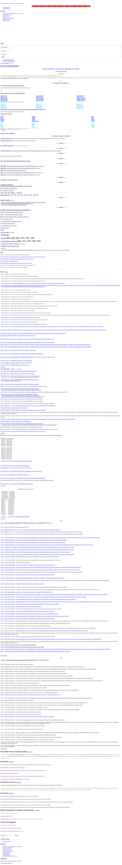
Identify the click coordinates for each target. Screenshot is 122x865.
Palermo (34, 120)
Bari (1, 117)
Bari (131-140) (80, 97)
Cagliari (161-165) (81, 100)
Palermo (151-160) (81, 99)
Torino (92, 117)
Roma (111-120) (39, 100)
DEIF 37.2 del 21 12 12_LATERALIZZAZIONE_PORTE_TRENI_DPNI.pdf (16, 357)
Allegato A (7, 362)
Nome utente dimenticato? (9, 61)
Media (82, 6)
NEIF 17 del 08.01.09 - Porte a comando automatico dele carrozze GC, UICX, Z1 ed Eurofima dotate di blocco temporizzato (28, 405)
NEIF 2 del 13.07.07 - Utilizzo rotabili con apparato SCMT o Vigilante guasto (17, 373)
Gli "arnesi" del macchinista (10, 66)
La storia (51, 6)
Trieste (92, 118)
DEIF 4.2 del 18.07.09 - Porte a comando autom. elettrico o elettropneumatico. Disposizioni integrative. (23, 410)
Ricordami (4, 54)
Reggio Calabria (35, 121)
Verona (92, 121)
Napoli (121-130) (80, 95)
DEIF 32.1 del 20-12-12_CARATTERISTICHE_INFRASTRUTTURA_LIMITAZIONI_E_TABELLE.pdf (22, 353)
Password (4, 50)
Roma (92, 116)
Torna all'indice (67, 250)
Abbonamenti (45, 6)
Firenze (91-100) (39, 98)
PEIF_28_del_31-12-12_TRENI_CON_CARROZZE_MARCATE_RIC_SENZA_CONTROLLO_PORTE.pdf (23, 478)
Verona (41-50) (4, 98)
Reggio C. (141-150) (81, 98)
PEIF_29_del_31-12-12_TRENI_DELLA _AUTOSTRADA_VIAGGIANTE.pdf (17, 483)
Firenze (2, 121)
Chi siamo (39, 6)
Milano (33, 117)
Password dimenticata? (8, 59)
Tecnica (77, 6)
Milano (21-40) (4, 97)
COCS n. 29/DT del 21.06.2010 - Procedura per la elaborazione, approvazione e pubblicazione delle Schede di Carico (27, 592)
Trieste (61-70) (4, 100)
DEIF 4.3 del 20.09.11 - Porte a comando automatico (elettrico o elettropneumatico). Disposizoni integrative (20, 317)
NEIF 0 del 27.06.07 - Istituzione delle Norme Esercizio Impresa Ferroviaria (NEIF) (18, 371)
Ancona (2, 116)
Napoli (33, 118)
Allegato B (13, 362)
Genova (33, 116)
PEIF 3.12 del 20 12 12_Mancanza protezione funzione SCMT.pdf (15, 465)
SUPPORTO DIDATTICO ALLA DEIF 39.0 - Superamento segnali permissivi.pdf (18, 335)
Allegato (18, 362)
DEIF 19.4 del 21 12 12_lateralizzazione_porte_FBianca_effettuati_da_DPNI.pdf (18, 350)
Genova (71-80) (39, 95)
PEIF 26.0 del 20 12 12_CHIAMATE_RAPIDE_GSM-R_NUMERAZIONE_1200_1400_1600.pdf (21, 471)
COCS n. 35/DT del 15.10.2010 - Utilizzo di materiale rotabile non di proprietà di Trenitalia (21, 606)
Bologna (2, 118)
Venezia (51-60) (4, 99)
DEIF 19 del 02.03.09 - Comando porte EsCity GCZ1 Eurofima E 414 (16, 421)
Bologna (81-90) (39, 97)
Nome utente (4, 47)
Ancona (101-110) (40, 99)
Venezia (93, 120)
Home (34, 6)
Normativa (64, 6)
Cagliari (2, 120)
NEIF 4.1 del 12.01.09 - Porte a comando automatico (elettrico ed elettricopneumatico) (20, 384)
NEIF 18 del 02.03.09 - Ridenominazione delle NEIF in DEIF (14, 407)
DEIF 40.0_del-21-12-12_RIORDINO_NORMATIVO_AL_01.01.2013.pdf (16, 360)
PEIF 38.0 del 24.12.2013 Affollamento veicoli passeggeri (15, 516)
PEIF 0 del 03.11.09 (8, 500)
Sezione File (57, 6)
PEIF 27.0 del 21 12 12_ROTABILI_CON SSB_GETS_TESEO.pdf (14, 474)
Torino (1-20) (3, 95)
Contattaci (87, 6)
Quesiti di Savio (71, 6)
